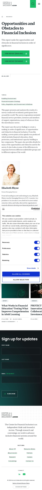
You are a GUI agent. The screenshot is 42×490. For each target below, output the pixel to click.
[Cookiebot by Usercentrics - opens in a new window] (31, 209)
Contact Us (30, 461)
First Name (5, 345)
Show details (31, 268)
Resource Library (29, 449)
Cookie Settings (21, 486)
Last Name (5, 359)
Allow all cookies (21, 274)
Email (8, 373)
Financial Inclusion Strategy (11, 101)
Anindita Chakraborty (8, 321)
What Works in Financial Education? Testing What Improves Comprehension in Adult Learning (15, 310)
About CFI (12, 449)
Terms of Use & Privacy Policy (21, 483)
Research (9, 16)
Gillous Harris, (17, 319)
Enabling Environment (9, 98)
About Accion (12, 453)
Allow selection (21, 280)
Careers (29, 457)
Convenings (12, 461)
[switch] (37, 248)
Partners (29, 453)
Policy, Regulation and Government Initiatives (17, 104)
